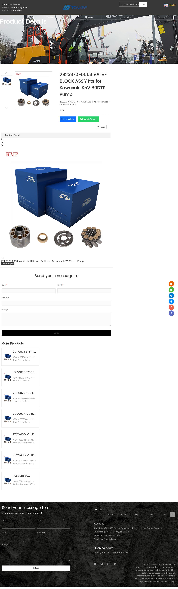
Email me (70, 119)
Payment (124, 514)
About (151, 514)
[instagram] (108, 564)
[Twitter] (114, 564)
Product (161, 22)
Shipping (138, 514)
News (165, 514)
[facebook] (95, 564)
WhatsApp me (90, 119)
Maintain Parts (172, 22)
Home (153, 22)
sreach (143, 4)
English (172, 4)
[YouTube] (101, 564)
